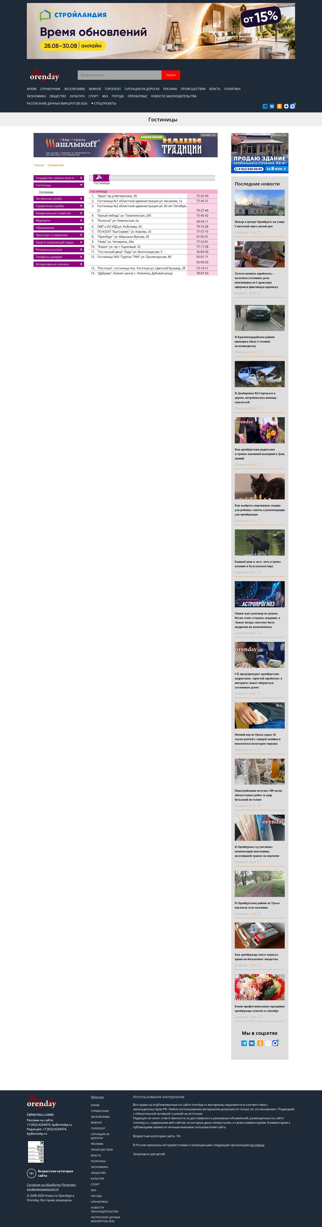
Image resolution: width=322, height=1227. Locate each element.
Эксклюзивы (74, 89)
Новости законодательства (174, 96)
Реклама (170, 89)
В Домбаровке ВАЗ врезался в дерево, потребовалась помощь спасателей (256, 397)
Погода (118, 96)
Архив (31, 89)
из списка (257, 1145)
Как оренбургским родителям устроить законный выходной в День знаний (260, 453)
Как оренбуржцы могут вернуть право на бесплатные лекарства (256, 956)
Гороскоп (113, 89)
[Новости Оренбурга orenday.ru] (45, 74)
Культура (77, 96)
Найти (171, 75)
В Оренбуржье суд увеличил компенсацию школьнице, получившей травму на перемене (257, 851)
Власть (214, 89)
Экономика (36, 96)
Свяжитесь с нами (40, 1114)
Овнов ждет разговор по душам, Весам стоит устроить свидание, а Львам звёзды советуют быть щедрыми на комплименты (257, 620)
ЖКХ (105, 96)
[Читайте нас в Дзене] (286, 106)
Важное (95, 89)
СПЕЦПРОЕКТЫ (105, 103)
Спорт (93, 96)
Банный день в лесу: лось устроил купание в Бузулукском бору (258, 563)
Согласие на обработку (44, 1185)
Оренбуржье (137, 96)
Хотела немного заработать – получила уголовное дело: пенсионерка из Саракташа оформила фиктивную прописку (256, 280)
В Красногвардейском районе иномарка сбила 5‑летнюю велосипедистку (255, 341)
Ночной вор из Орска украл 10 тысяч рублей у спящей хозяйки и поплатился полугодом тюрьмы (257, 739)
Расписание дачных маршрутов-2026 (57, 103)
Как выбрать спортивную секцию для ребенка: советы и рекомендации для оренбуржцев (260, 509)
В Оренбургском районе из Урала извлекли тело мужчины (257, 905)
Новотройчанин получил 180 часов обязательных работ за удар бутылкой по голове (258, 795)
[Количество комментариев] (262, 232)
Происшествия (193, 89)
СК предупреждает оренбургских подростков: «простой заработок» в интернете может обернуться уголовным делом (258, 680)
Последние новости (257, 184)
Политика (232, 89)
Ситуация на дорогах (142, 89)
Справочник (50, 89)
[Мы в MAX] (292, 106)
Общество (58, 96)
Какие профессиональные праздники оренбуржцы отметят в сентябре (260, 1008)
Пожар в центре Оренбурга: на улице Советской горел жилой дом (260, 223)
